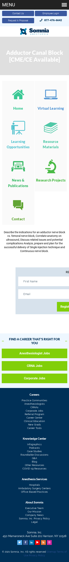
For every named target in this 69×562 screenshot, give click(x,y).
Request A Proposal (18, 20)
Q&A (34, 458)
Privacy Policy (37, 555)
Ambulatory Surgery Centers (34, 488)
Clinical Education (34, 421)
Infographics (34, 444)
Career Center (34, 417)
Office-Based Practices (34, 492)
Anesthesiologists (34, 404)
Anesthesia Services (34, 479)
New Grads (34, 424)
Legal (34, 522)
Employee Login (51, 13)
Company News (34, 515)
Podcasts (34, 448)
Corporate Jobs (34, 378)
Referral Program (34, 414)
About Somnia (34, 502)
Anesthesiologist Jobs (34, 353)
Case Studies (34, 451)
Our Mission (34, 511)
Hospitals (34, 485)
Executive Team (34, 508)
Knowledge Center (34, 438)
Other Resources (34, 465)
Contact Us (18, 13)
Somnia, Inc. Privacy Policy (34, 518)
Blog (34, 461)
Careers (34, 394)
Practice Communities (34, 400)
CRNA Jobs (34, 366)
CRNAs (34, 407)
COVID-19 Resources (34, 468)
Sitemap (51, 551)
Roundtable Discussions (34, 454)
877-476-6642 (53, 20)
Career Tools (34, 428)
